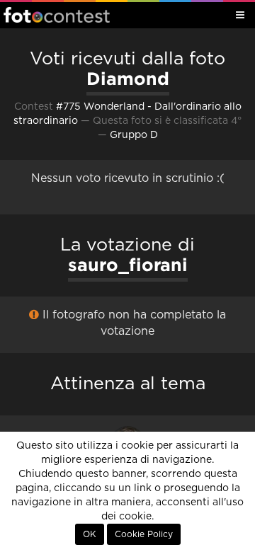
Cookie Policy (144, 534)
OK (89, 534)
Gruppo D (134, 135)
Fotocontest (57, 14)
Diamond (127, 78)
